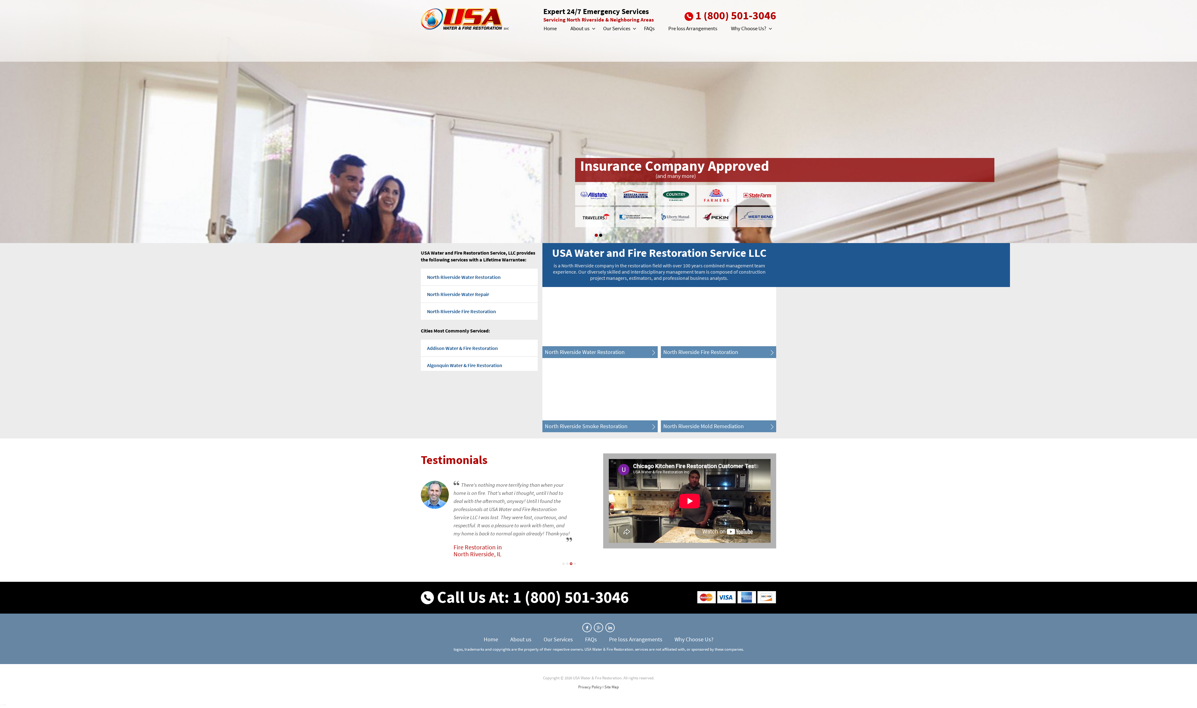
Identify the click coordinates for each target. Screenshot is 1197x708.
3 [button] (571, 563)
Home (550, 28)
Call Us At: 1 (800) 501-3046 (533, 597)
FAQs (649, 28)
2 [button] (600, 235)
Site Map (611, 687)
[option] (598, 121)
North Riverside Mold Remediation (703, 426)
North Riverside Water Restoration (464, 277)
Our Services (616, 28)
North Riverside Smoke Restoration (586, 426)
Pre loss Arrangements (692, 28)
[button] (593, 29)
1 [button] (596, 235)
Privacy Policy (590, 687)
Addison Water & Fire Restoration (462, 348)
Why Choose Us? (748, 28)
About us (579, 28)
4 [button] (575, 563)
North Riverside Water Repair (458, 294)
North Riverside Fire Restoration (461, 311)
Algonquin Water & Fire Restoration (464, 365)
